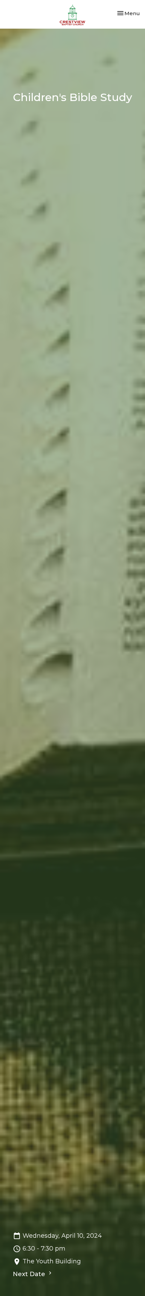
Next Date (30, 1274)
